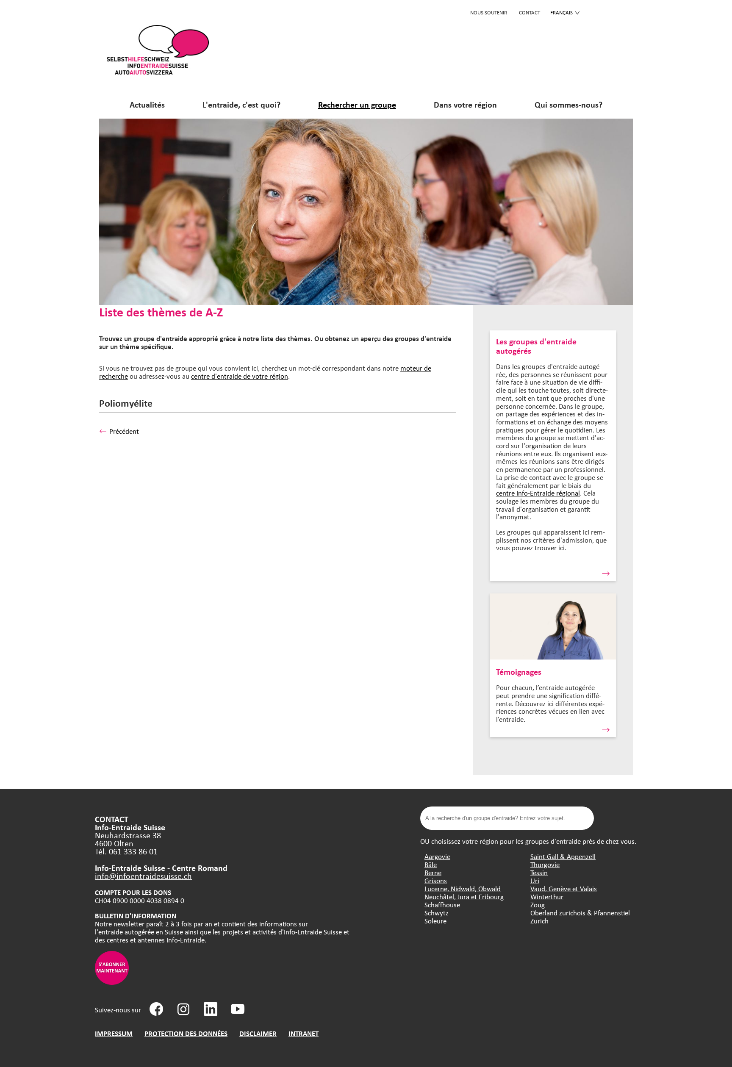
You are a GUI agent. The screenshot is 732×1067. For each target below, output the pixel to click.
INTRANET (303, 1033)
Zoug (537, 904)
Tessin (539, 872)
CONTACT (529, 12)
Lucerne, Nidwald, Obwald (462, 888)
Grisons (435, 880)
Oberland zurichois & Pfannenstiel (580, 912)
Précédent (124, 431)
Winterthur (546, 896)
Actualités (147, 104)
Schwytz (436, 912)
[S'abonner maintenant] (112, 982)
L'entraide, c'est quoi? (241, 104)
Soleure (435, 921)
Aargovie (437, 856)
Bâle (430, 864)
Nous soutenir (488, 12)
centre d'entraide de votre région (239, 376)
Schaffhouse (442, 904)
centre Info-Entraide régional (538, 493)
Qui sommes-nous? (568, 104)
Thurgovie (545, 864)
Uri (534, 880)
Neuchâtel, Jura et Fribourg (464, 896)
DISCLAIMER (258, 1033)
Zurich (539, 921)
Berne (432, 872)
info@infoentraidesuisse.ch (143, 875)
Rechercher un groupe (357, 104)
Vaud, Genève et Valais (563, 888)
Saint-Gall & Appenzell (563, 856)
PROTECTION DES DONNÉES (185, 1033)
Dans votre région (465, 104)
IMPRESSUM (114, 1033)
